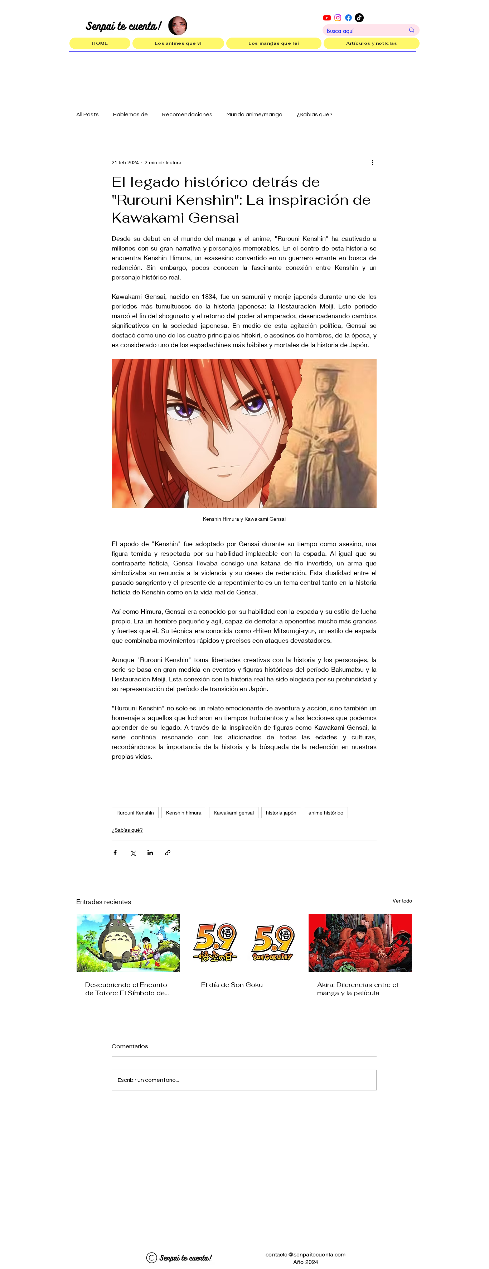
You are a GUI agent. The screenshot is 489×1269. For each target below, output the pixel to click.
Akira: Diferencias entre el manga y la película (357, 989)
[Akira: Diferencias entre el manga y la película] (360, 943)
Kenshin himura (184, 812)
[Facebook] (348, 17)
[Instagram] (337, 17)
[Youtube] (327, 17)
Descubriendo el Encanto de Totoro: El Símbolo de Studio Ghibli (126, 989)
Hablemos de (130, 114)
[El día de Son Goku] (244, 943)
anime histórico (326, 812)
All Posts (87, 114)
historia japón (281, 812)
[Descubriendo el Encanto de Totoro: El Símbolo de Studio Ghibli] (128, 943)
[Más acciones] (372, 162)
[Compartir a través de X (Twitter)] (132, 852)
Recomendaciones (187, 114)
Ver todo (402, 901)
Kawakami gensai (234, 812)
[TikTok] (359, 17)
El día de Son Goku (232, 985)
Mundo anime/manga (254, 114)
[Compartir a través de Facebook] (115, 852)
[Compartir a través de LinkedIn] (150, 852)
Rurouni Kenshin (135, 812)
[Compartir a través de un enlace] (167, 852)
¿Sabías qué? (315, 114)
